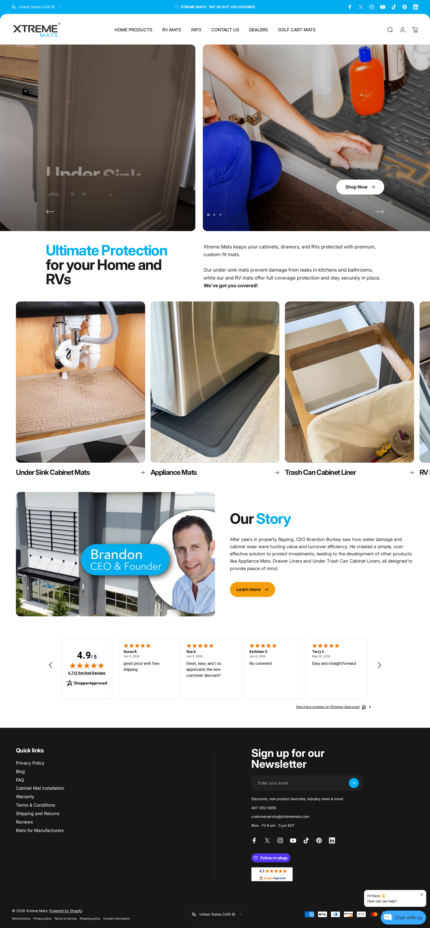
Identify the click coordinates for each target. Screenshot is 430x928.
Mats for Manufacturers (40, 830)
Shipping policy (90, 918)
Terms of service (65, 918)
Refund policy (21, 918)
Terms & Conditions (35, 805)
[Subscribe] (354, 783)
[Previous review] (50, 665)
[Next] (379, 211)
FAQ (20, 779)
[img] (86, 665)
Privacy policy (42, 918)
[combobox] (37, 7)
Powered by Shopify (65, 911)
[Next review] (379, 665)
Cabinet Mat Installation (40, 788)
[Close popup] (422, 894)
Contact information (116, 918)
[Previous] (50, 211)
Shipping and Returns (37, 813)
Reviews (24, 822)
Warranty (25, 796)
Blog (20, 771)
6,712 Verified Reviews (87, 673)
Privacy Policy (30, 763)
